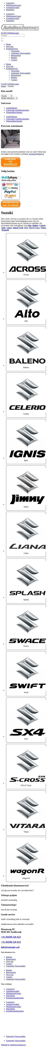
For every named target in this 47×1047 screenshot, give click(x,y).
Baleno (35, 225)
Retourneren (16, 55)
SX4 (26, 228)
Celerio (42, 225)
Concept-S (10, 3)
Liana (9, 228)
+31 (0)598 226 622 (11, 937)
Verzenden (15, 51)
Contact (14, 60)
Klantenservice (12, 49)
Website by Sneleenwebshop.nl (13, 1045)
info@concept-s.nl (10, 947)
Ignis (4, 228)
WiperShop (10, 996)
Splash (15, 228)
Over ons (9, 46)
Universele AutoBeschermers (17, 110)
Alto (29, 225)
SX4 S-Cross (34, 228)
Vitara (43, 228)
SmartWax (10, 10)
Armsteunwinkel (12, 7)
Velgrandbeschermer (14, 112)
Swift (21, 228)
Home (8, 44)
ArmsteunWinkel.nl (36, 154)
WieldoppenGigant (13, 5)
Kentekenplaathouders (15, 998)
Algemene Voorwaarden (20, 53)
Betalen (14, 58)
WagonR (5, 230)
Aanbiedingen (11, 108)
